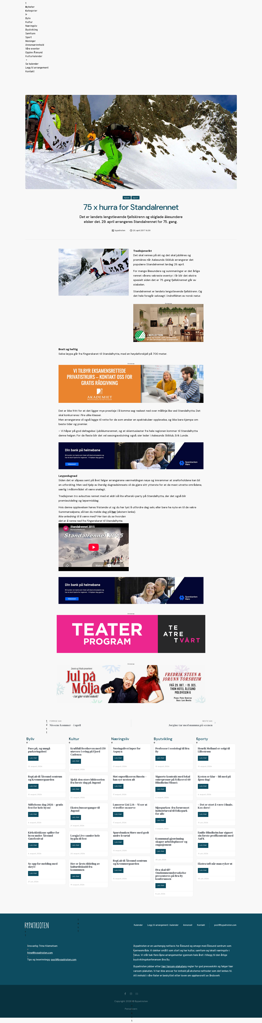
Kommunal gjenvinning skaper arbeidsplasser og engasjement (171, 842)
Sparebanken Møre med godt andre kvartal (131, 834)
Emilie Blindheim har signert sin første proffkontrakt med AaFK (215, 835)
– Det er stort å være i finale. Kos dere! (215, 806)
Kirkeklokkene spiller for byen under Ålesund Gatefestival (43, 835)
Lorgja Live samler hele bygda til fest (85, 837)
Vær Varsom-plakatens (174, 966)
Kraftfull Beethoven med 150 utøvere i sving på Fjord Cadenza (88, 751)
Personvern (131, 1008)
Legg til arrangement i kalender (162, 925)
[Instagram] (131, 993)
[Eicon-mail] (137, 993)
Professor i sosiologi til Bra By (172, 749)
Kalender (138, 925)
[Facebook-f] (125, 993)
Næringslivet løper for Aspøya (127, 749)
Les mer (33, 758)
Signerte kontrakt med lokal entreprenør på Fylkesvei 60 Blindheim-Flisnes (172, 779)
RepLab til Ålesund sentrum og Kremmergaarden (45, 778)
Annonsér (187, 925)
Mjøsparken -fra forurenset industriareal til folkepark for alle (172, 811)
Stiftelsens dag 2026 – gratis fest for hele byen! (45, 806)
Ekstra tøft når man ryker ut (215, 864)
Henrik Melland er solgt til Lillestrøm (214, 749)
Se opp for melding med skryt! (42, 865)
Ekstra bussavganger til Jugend (85, 809)
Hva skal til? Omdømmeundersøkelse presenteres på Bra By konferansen (170, 874)
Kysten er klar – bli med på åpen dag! (214, 778)
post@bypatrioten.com (225, 925)
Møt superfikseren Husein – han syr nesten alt (130, 778)
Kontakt (201, 925)
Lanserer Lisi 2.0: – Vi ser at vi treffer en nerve (130, 806)
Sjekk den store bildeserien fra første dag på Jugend (88, 781)
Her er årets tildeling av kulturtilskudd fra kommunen (85, 867)
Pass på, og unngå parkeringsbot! (39, 749)
